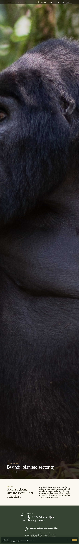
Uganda (13, 460)
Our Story (59, 2)
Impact (56, 2)
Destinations (9, 2)
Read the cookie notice (16, 541)
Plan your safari (68, 2)
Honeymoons (24, 2)
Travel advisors (50, 2)
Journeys (19, 2)
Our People (63, 2)
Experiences (14, 2)
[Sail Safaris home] (39, 2)
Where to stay (45, 2)
